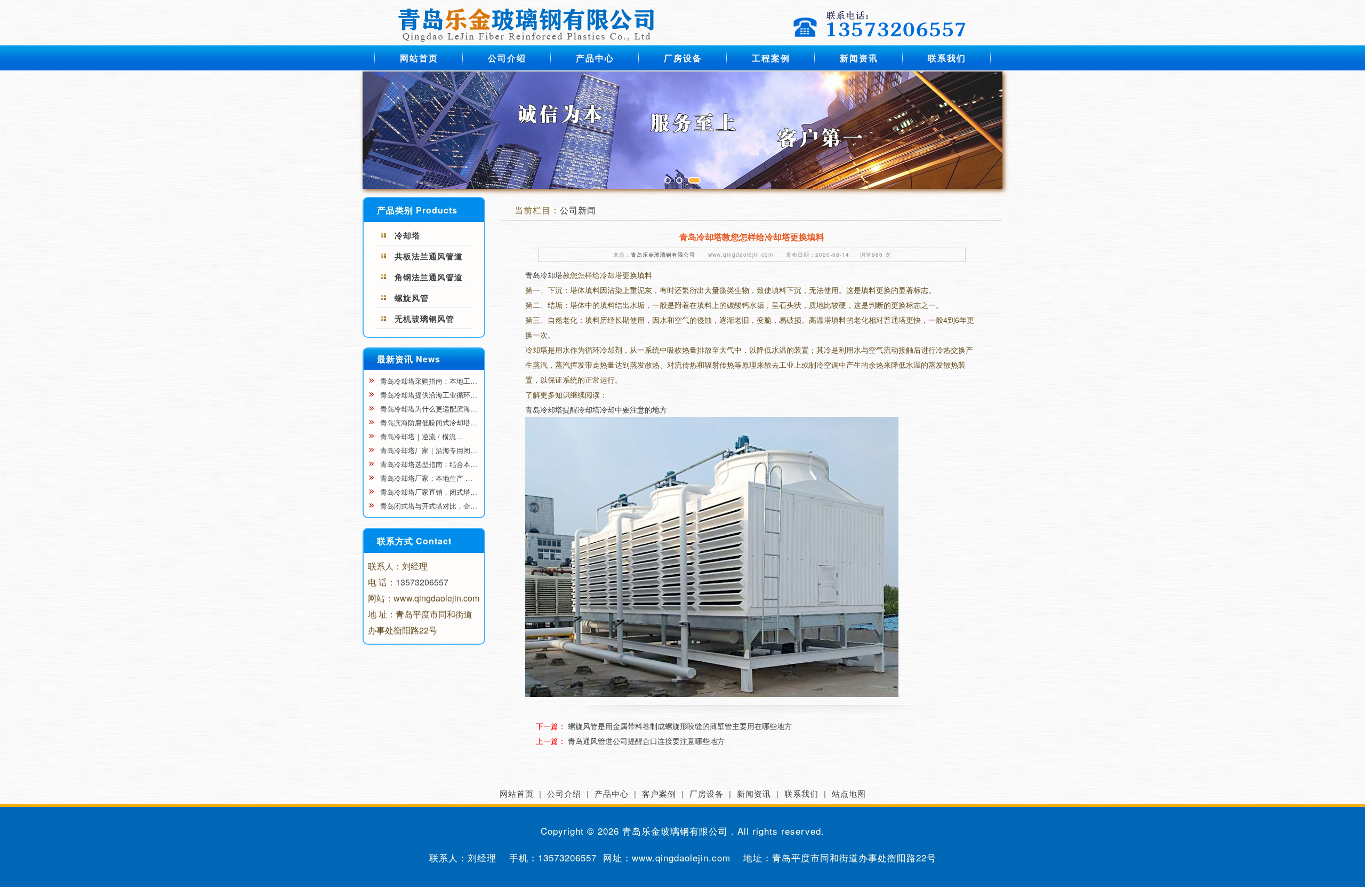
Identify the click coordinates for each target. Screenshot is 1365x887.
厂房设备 (683, 58)
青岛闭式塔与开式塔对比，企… (427, 506)
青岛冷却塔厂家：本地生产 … (425, 478)
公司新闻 (578, 210)
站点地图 (849, 793)
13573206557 (422, 582)
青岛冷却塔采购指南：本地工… (427, 381)
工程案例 (771, 58)
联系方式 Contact (414, 541)
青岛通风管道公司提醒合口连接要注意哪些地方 (646, 740)
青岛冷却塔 (544, 275)
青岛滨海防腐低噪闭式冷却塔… (427, 422)
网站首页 (419, 58)
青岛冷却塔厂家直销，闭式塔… (427, 492)
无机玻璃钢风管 (424, 318)
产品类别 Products (417, 210)
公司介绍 (507, 58)
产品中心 (595, 58)
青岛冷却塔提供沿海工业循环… (427, 395)
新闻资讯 (859, 58)
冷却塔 (407, 235)
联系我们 (947, 58)
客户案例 (659, 793)
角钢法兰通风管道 (429, 277)
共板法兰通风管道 (429, 256)
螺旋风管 (412, 298)
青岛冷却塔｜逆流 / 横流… (420, 436)
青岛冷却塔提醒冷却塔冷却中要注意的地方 (596, 409)
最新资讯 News (408, 359)
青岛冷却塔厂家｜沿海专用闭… (427, 450)
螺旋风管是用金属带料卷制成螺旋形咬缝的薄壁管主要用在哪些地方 (680, 725)
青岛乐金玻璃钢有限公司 (663, 254)
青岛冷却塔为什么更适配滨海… (427, 408)
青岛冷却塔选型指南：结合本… (427, 464)
